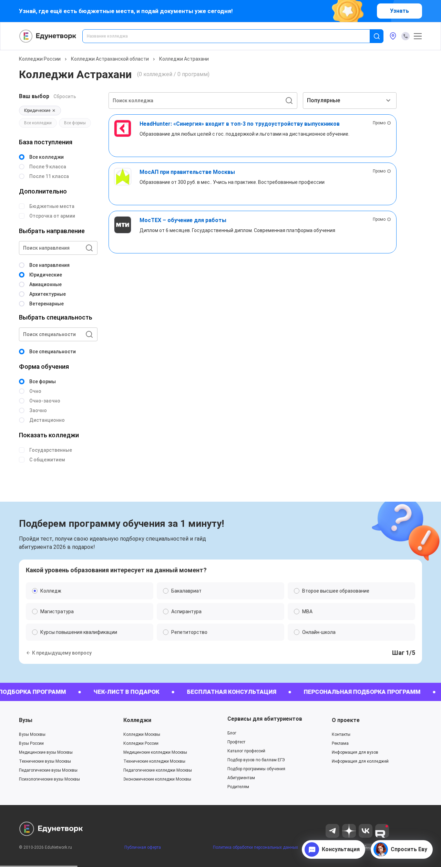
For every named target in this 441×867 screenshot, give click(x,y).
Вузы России (31, 743)
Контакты (341, 734)
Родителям (238, 786)
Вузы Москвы (32, 734)
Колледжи (137, 720)
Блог (231, 733)
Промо (379, 123)
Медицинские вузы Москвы (46, 752)
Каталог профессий (246, 751)
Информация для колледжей (360, 761)
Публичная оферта (142, 847)
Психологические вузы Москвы (49, 779)
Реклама (340, 743)
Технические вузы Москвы (45, 761)
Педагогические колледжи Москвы (157, 770)
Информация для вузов (355, 752)
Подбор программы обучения (256, 768)
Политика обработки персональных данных (255, 847)
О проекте (346, 720)
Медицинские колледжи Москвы (155, 752)
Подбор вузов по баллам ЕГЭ (256, 760)
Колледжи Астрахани (184, 59)
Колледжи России (40, 59)
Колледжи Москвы (141, 734)
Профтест (236, 742)
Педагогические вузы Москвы (48, 770)
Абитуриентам (241, 777)
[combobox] (231, 36)
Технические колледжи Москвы (154, 761)
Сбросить (64, 96)
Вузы (25, 720)
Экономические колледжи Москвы (157, 779)
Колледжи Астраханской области (110, 59)
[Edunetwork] (48, 36)
